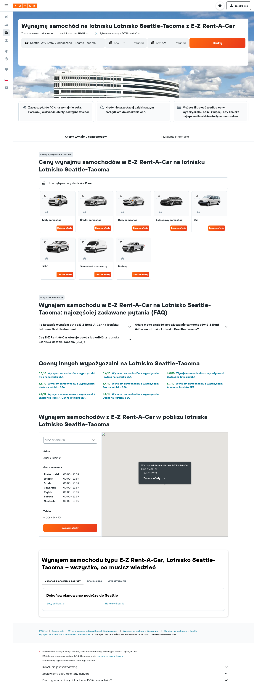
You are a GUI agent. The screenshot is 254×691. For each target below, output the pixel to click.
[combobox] (37, 33)
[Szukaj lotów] (6, 17)
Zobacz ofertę (64, 228)
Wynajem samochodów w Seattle (180, 631)
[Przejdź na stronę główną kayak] (25, 6)
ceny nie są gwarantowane (110, 656)
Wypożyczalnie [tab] (117, 581)
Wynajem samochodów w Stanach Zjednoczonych (93, 631)
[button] (6, 6)
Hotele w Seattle (114, 603)
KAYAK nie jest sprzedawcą (59, 667)
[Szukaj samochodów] (6, 32)
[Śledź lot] (6, 59)
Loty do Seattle (56, 603)
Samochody (58, 631)
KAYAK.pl (43, 631)
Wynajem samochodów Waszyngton (141, 631)
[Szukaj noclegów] (6, 25)
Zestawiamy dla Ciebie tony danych (65, 673)
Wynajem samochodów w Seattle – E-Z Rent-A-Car (64, 634)
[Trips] (6, 69)
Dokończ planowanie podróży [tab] (63, 581)
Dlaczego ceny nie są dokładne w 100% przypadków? (77, 680)
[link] (70, 528)
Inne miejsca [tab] (94, 581)
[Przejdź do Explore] (6, 51)
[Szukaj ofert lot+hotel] (6, 40)
